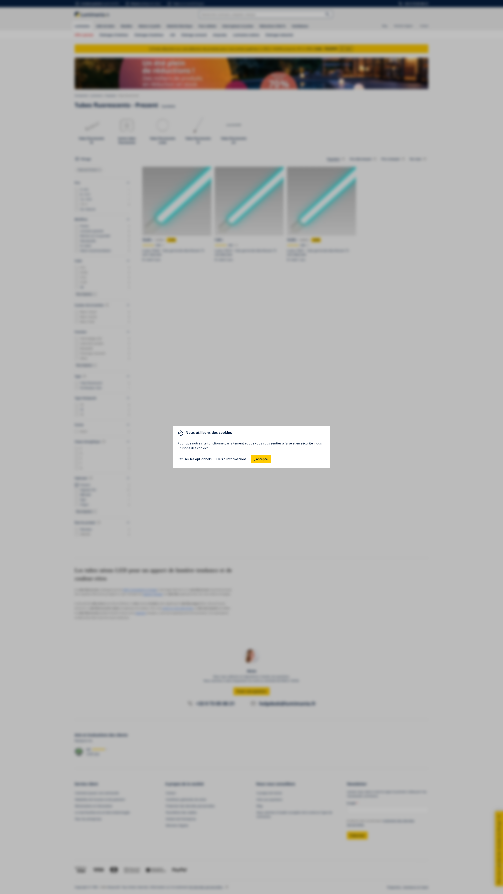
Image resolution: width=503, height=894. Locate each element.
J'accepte (261, 459)
